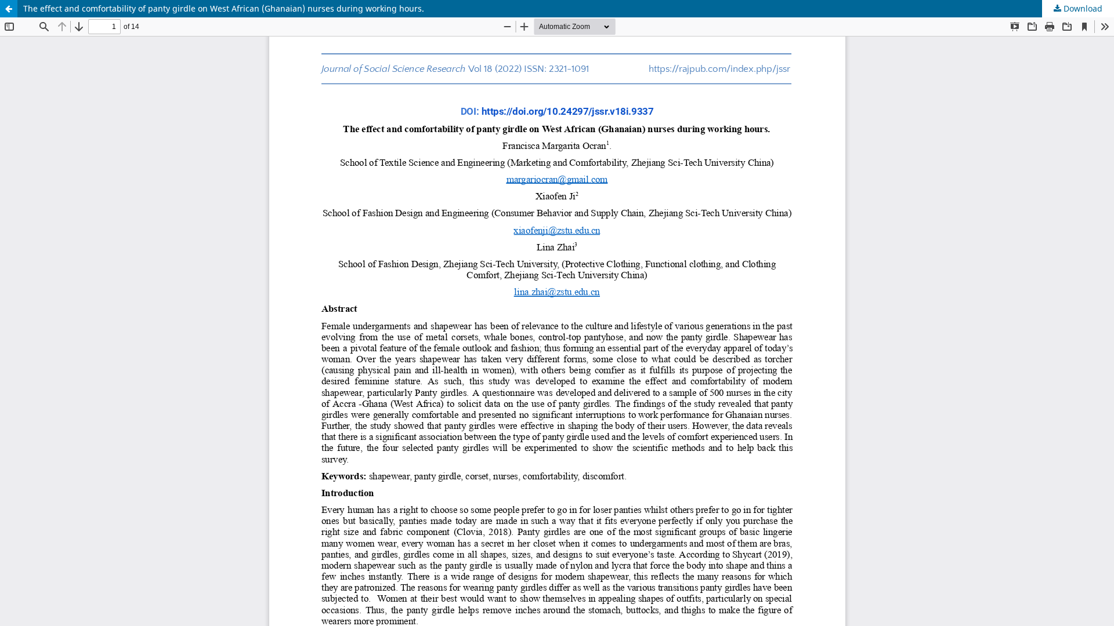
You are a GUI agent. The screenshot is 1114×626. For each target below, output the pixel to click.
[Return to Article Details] (8, 8)
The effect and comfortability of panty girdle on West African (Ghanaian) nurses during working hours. (223, 8)
